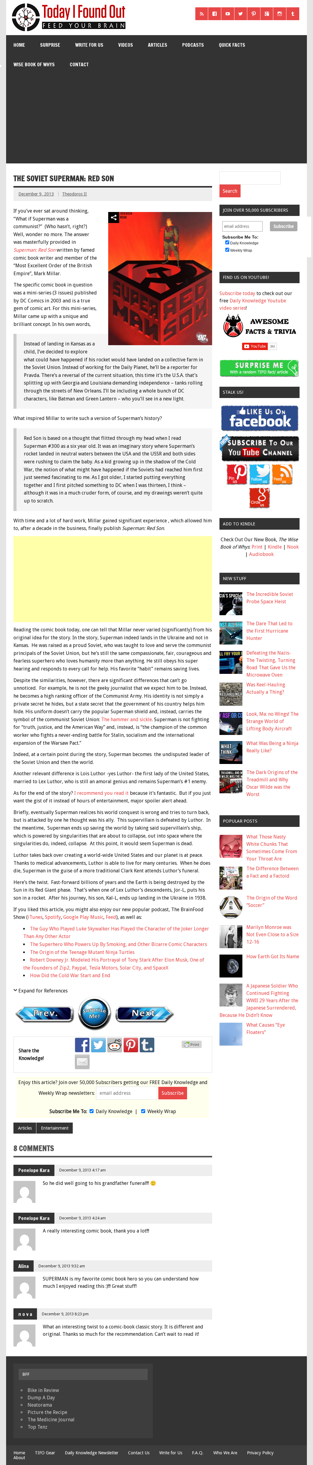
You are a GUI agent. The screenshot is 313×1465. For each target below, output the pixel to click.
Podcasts (193, 45)
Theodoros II (74, 194)
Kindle (275, 547)
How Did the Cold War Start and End (70, 975)
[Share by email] (82, 1061)
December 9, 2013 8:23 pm (65, 1314)
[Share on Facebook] (82, 1045)
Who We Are (225, 1453)
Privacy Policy (260, 1453)
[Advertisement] (157, 120)
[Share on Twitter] (98, 1045)
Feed (111, 917)
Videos (125, 45)
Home (19, 45)
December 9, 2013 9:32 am (62, 1266)
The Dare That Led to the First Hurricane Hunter (269, 631)
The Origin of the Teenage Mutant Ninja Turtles (82, 952)
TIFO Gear (45, 1453)
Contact (79, 64)
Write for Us (89, 45)
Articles (157, 45)
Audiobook (261, 554)
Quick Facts (232, 45)
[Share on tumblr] (147, 1045)
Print (257, 547)
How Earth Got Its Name (272, 956)
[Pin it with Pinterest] (130, 1045)
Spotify (53, 917)
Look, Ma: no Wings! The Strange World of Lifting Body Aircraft (272, 721)
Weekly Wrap (161, 1111)
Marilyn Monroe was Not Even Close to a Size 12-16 (272, 934)
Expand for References (43, 991)
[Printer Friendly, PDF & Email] (193, 1046)
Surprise (50, 45)
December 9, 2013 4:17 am (82, 1170)
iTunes (35, 917)
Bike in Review (43, 1390)
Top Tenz (37, 1427)
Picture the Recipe (47, 1412)
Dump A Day (41, 1398)
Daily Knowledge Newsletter (91, 1453)
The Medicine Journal (51, 1420)
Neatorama (40, 1405)
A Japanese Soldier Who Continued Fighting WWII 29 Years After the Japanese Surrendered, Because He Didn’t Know (258, 1000)
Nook (293, 547)
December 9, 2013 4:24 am (82, 1218)
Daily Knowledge (114, 1111)
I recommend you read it (101, 793)
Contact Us (138, 1453)
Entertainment (54, 1128)
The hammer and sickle (126, 719)
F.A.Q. (198, 1453)
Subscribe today (237, 293)
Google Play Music (83, 917)
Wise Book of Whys (34, 64)
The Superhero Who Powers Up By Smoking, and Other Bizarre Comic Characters (118, 944)
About (19, 1458)
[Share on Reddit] (114, 1045)
